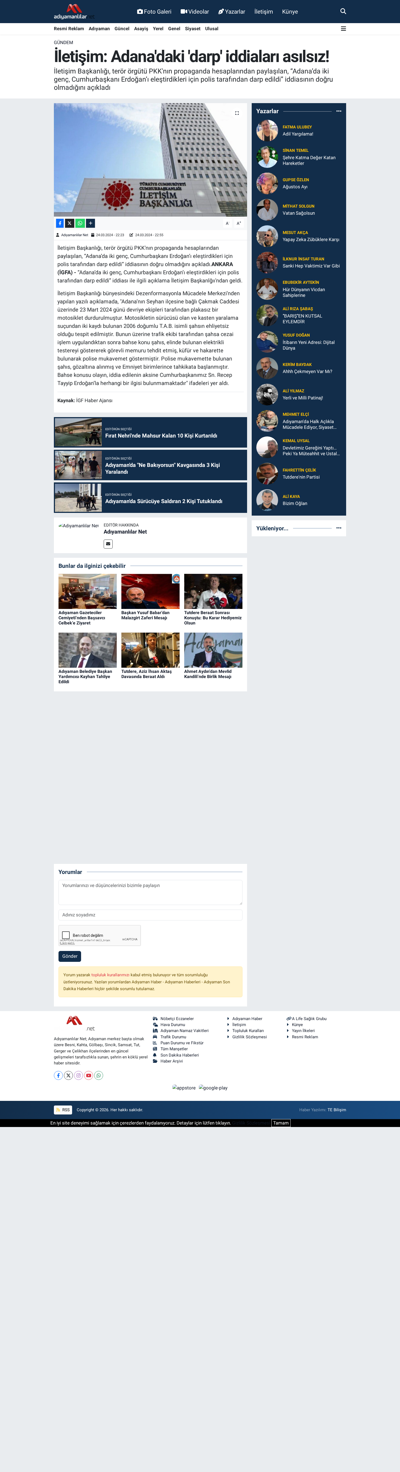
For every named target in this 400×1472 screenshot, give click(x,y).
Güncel (122, 28)
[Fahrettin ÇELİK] (267, 473)
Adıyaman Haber (247, 1018)
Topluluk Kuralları (248, 1030)
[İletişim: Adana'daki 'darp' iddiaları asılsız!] (150, 159)
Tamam (281, 1123)
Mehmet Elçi (296, 414)
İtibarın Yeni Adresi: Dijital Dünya (309, 345)
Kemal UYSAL (296, 440)
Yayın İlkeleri (303, 1030)
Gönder (70, 956)
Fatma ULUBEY (297, 127)
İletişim (263, 11)
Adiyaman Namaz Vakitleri (185, 1030)
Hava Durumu (173, 1024)
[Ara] (343, 11)
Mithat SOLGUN (299, 206)
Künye (290, 11)
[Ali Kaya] (267, 499)
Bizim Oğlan (295, 503)
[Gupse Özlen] (267, 183)
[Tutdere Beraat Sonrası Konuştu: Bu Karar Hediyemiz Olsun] (213, 591)
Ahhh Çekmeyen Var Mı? (307, 371)
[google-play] (213, 1088)
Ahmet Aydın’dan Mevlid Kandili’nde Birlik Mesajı (208, 674)
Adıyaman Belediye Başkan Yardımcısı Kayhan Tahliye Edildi (85, 676)
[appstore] (184, 1088)
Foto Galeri (157, 11)
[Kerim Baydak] (267, 367)
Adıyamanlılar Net (74, 235)
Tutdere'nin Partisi (301, 477)
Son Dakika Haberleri (180, 1055)
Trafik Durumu (173, 1036)
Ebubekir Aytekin (301, 282)
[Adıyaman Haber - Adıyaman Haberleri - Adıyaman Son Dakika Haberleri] (74, 11)
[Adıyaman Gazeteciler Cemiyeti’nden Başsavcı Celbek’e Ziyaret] (88, 591)
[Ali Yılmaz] (267, 394)
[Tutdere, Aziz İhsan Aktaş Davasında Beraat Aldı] (150, 649)
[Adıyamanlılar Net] (79, 525)
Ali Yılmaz (293, 391)
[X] (68, 1075)
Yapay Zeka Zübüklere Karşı (311, 239)
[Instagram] (78, 1075)
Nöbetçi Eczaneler (177, 1018)
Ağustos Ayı (295, 186)
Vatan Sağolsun (299, 213)
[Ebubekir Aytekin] (267, 288)
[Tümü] (338, 111)
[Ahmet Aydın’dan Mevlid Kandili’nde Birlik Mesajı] (213, 649)
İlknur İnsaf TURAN (303, 259)
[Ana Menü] (343, 29)
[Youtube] (88, 1075)
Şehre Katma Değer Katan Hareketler (309, 160)
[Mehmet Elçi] (267, 420)
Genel (174, 28)
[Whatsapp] (98, 1075)
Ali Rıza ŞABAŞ (298, 308)
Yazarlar (235, 11)
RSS (65, 1109)
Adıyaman (99, 28)
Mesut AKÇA (295, 232)
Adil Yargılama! (298, 134)
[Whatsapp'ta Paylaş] (80, 223)
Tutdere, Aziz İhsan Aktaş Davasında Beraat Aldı (146, 674)
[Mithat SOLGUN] (267, 209)
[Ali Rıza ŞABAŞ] (267, 315)
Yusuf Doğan (296, 335)
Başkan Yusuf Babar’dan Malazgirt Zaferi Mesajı (145, 615)
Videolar (198, 11)
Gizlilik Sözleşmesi (249, 1036)
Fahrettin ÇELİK (299, 470)
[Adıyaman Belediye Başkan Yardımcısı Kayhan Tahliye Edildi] (88, 649)
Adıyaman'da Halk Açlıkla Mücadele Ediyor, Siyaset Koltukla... (308, 424)
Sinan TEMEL (296, 150)
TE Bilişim (337, 1109)
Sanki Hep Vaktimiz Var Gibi (311, 266)
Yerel (158, 28)
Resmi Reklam (69, 28)
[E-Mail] (108, 544)
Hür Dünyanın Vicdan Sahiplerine (304, 292)
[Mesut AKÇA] (267, 235)
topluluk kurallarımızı (111, 974)
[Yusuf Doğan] (267, 341)
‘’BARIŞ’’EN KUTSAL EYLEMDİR (302, 318)
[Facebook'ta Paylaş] (60, 223)
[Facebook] (58, 1075)
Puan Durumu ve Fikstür (182, 1042)
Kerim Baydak (297, 364)
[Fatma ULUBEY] (267, 130)
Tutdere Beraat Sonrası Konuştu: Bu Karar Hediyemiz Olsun (213, 618)
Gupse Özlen (296, 179)
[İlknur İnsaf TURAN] (267, 262)
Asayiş (141, 28)
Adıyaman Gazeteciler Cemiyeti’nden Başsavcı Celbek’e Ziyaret (82, 618)
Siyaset (193, 28)
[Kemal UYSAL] (267, 446)
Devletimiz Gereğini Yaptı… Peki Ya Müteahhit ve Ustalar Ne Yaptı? (312, 451)
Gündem (63, 42)
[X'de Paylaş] (69, 223)
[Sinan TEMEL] (267, 156)
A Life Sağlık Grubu (309, 1018)
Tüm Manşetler (174, 1048)
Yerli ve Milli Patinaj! (303, 398)
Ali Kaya (291, 496)
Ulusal (212, 28)
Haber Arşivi (172, 1061)
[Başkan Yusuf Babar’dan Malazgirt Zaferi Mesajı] (150, 591)
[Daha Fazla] (90, 223)
